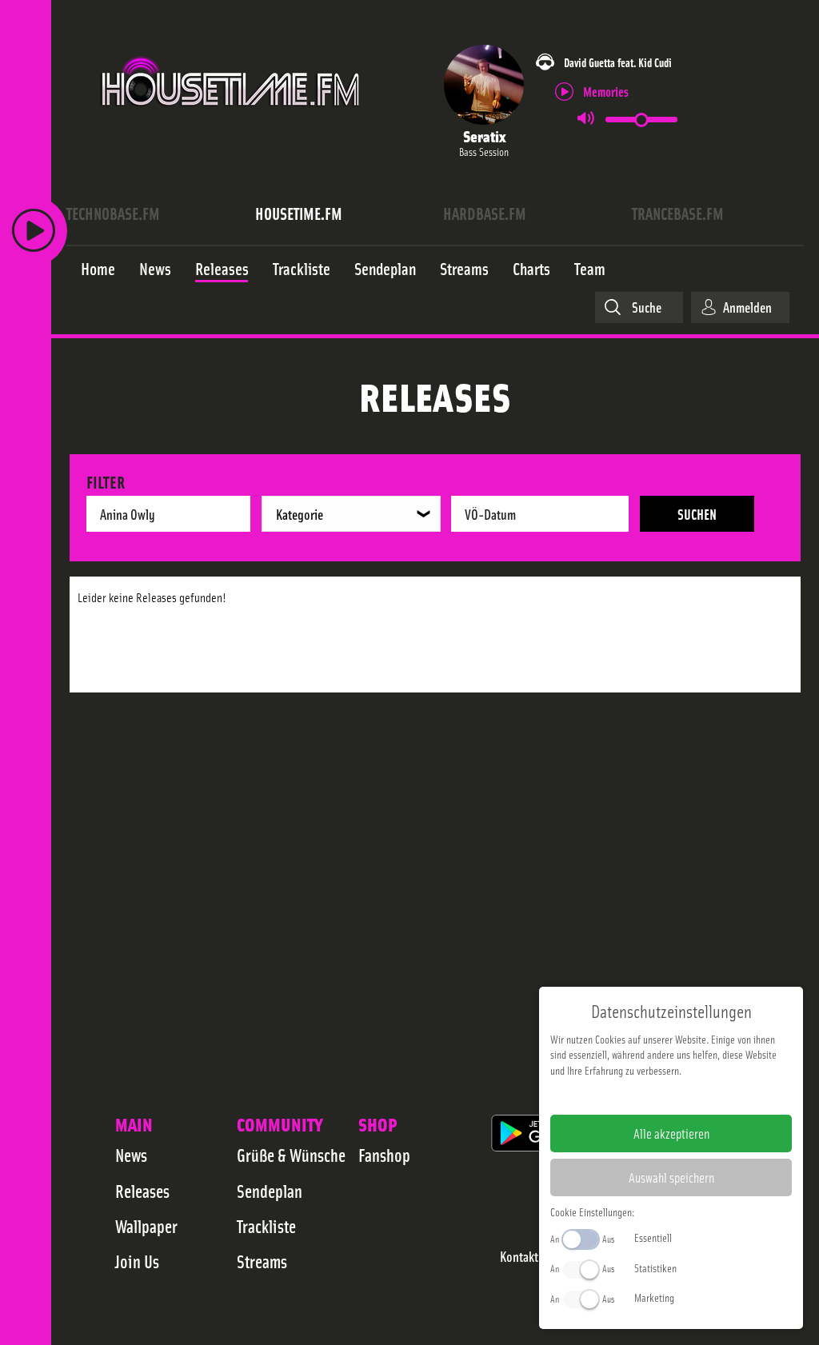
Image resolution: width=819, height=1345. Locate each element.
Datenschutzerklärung (698, 1095)
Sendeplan (269, 1190)
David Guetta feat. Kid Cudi (618, 62)
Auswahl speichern (671, 1177)
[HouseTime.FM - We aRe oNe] (232, 122)
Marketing (654, 1297)
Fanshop (384, 1154)
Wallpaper (146, 1225)
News (131, 1154)
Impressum (622, 1095)
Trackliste (266, 1225)
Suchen (697, 514)
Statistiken (655, 1267)
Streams (262, 1261)
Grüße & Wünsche (291, 1154)
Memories (606, 90)
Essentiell (653, 1237)
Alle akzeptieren (671, 1133)
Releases (142, 1190)
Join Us (137, 1261)
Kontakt (519, 1256)
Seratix (484, 136)
